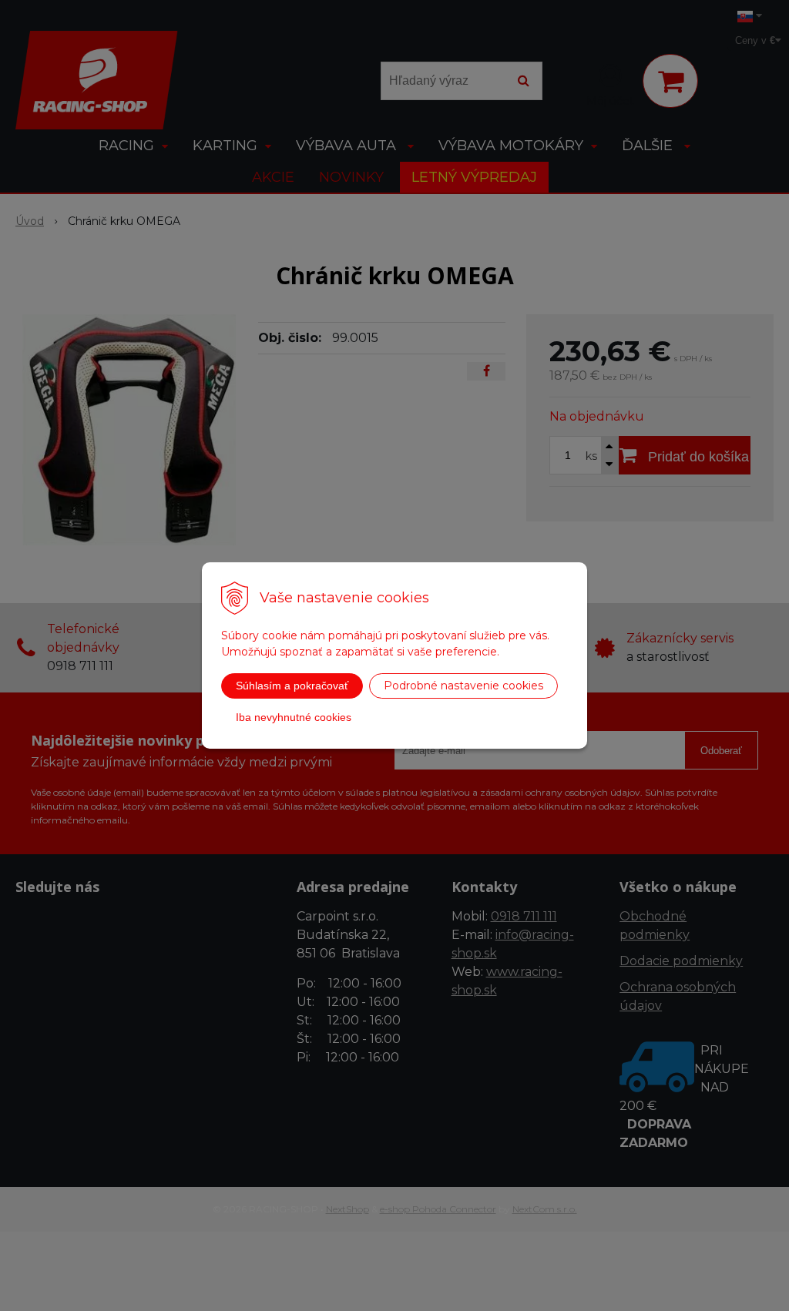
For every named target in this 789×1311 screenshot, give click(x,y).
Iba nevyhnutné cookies (293, 717)
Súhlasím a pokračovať (292, 685)
